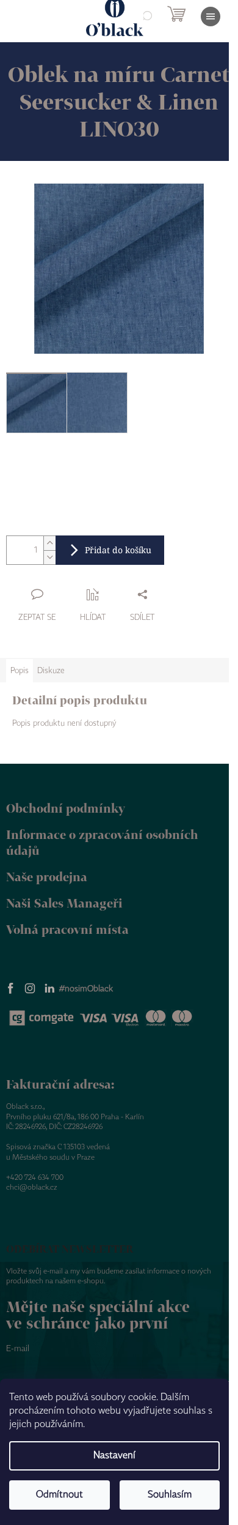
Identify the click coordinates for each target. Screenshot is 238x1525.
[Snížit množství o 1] (49, 557)
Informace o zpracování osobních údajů (102, 842)
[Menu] (210, 16)
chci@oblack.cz (31, 1187)
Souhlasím (170, 1495)
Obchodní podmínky (65, 808)
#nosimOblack (86, 989)
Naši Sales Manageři (64, 903)
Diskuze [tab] (51, 670)
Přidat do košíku (118, 550)
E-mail (17, 1348)
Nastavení (114, 1455)
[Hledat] (146, 16)
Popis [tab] (19, 670)
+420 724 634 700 (34, 1178)
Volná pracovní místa (67, 929)
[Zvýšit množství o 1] (49, 543)
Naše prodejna (46, 877)
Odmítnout (59, 1495)
